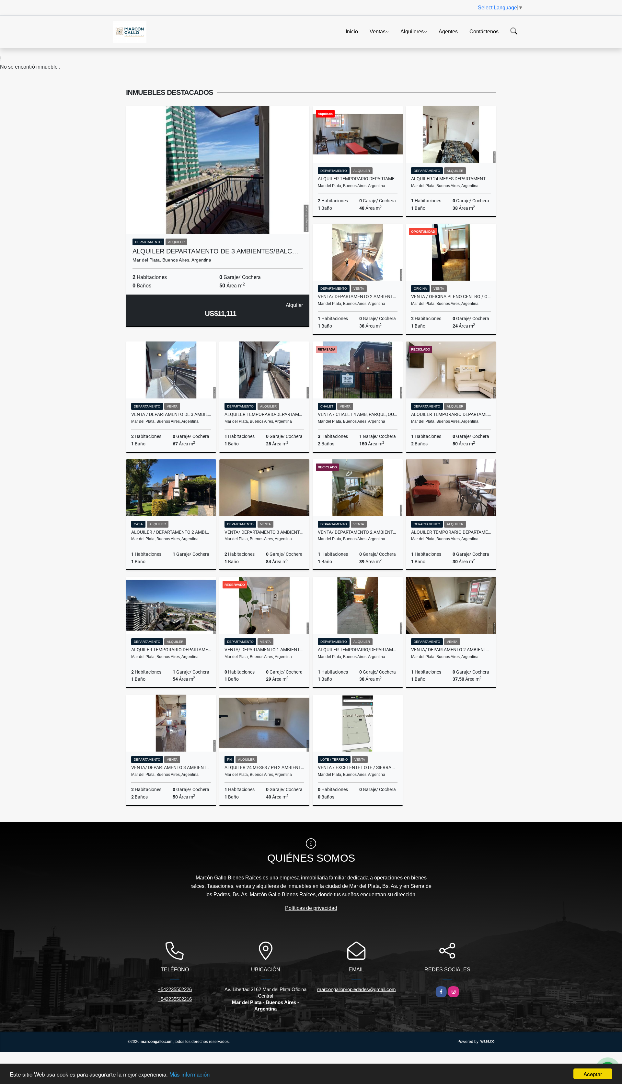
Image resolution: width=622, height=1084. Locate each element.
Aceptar (592, 1074)
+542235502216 (175, 999)
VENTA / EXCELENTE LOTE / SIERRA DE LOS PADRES (357, 767)
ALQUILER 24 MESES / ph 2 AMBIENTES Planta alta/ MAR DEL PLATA (264, 767)
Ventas (378, 31)
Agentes (448, 31)
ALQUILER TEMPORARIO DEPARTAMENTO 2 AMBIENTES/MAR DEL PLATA (451, 532)
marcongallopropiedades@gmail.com (356, 989)
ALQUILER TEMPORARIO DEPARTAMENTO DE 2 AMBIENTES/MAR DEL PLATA (451, 414)
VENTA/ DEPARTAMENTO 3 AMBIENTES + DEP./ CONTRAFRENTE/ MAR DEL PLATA (264, 532)
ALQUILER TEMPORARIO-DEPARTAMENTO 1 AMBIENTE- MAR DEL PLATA (264, 414)
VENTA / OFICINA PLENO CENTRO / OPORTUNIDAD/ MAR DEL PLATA (451, 296)
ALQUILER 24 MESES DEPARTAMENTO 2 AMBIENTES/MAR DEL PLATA (451, 178)
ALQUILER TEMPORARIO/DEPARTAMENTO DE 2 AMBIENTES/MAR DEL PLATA (357, 649)
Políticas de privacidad (311, 908)
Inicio (352, 31)
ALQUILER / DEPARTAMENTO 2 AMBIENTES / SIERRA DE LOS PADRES (171, 532)
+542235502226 (175, 989)
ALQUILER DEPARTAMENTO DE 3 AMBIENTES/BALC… (215, 251)
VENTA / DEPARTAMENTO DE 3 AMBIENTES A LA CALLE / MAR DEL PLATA (171, 414)
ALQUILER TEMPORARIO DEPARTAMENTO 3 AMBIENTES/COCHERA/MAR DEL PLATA (171, 649)
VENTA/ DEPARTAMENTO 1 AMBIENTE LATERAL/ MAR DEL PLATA (264, 649)
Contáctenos (484, 31)
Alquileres (412, 31)
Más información (189, 1074)
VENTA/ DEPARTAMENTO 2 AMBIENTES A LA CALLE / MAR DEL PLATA (357, 296)
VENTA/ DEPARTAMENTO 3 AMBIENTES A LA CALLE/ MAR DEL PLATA (171, 767)
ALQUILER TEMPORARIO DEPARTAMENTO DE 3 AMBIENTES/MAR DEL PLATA (357, 178)
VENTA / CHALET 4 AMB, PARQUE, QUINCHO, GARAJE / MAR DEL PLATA (357, 414)
